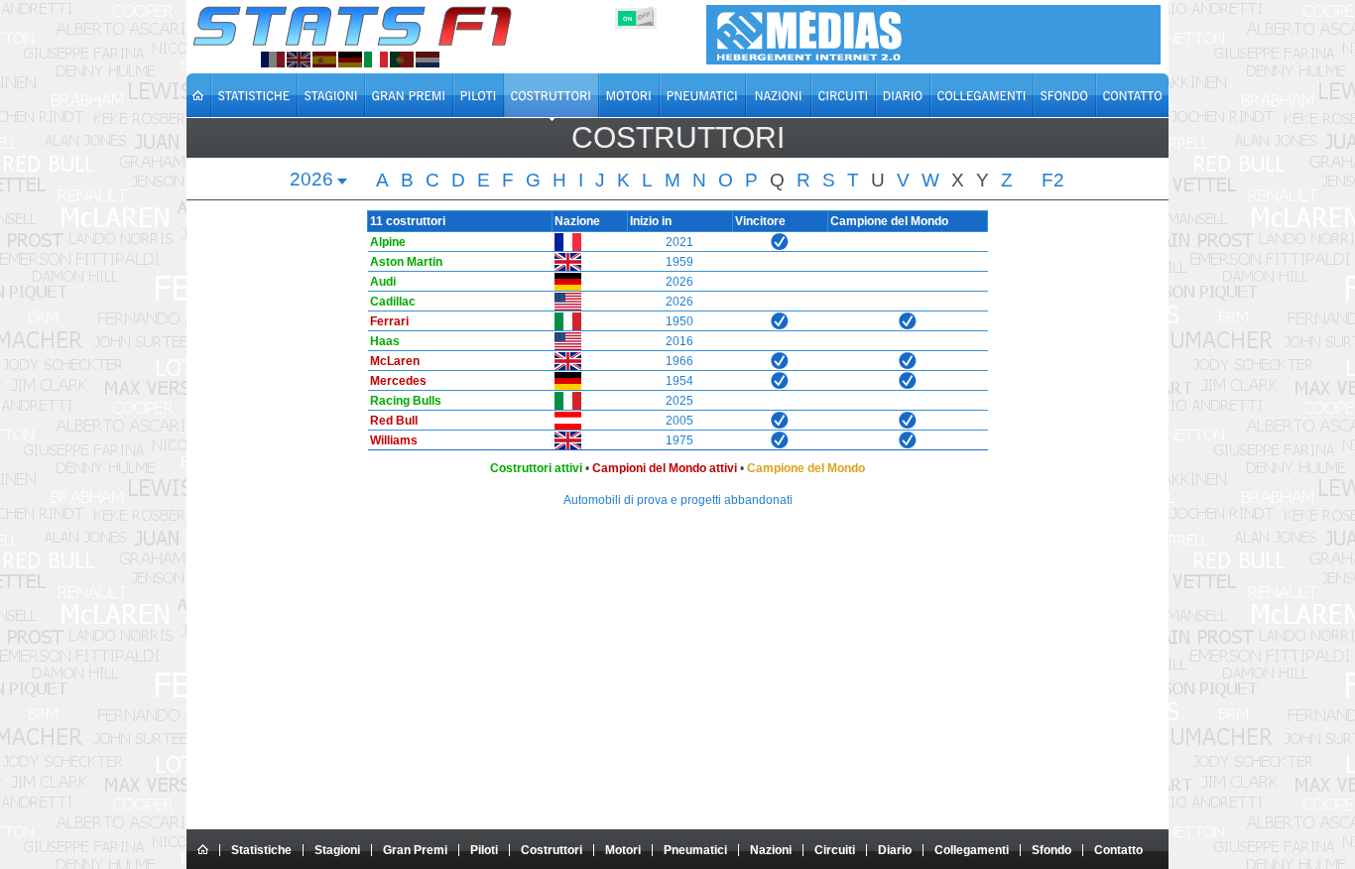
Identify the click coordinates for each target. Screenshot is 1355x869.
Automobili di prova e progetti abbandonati (678, 500)
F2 (1053, 180)
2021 (679, 242)
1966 (679, 361)
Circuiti (834, 850)
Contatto (1118, 850)
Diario (895, 850)
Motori (623, 850)
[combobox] (319, 181)
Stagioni (337, 850)
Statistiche (261, 850)
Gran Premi (415, 850)
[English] (298, 59)
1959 (679, 262)
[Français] (273, 59)
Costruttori (551, 850)
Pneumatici (695, 850)
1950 (679, 321)
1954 (679, 381)
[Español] (324, 59)
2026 (679, 282)
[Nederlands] (427, 59)
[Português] (402, 59)
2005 (679, 421)
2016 (679, 341)
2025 (679, 401)
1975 (679, 440)
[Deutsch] (350, 59)
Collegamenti (971, 850)
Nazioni (771, 850)
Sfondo (1051, 850)
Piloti (484, 850)
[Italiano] (376, 59)
